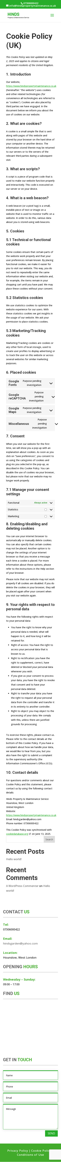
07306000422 (30, 3)
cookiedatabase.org (17, 833)
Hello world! (14, 859)
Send (51, 1133)
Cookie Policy (41, 1151)
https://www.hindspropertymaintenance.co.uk (31, 86)
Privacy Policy (17, 1151)
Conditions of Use (30, 1155)
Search (49, 839)
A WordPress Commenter (22, 886)
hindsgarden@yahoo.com (20, 943)
